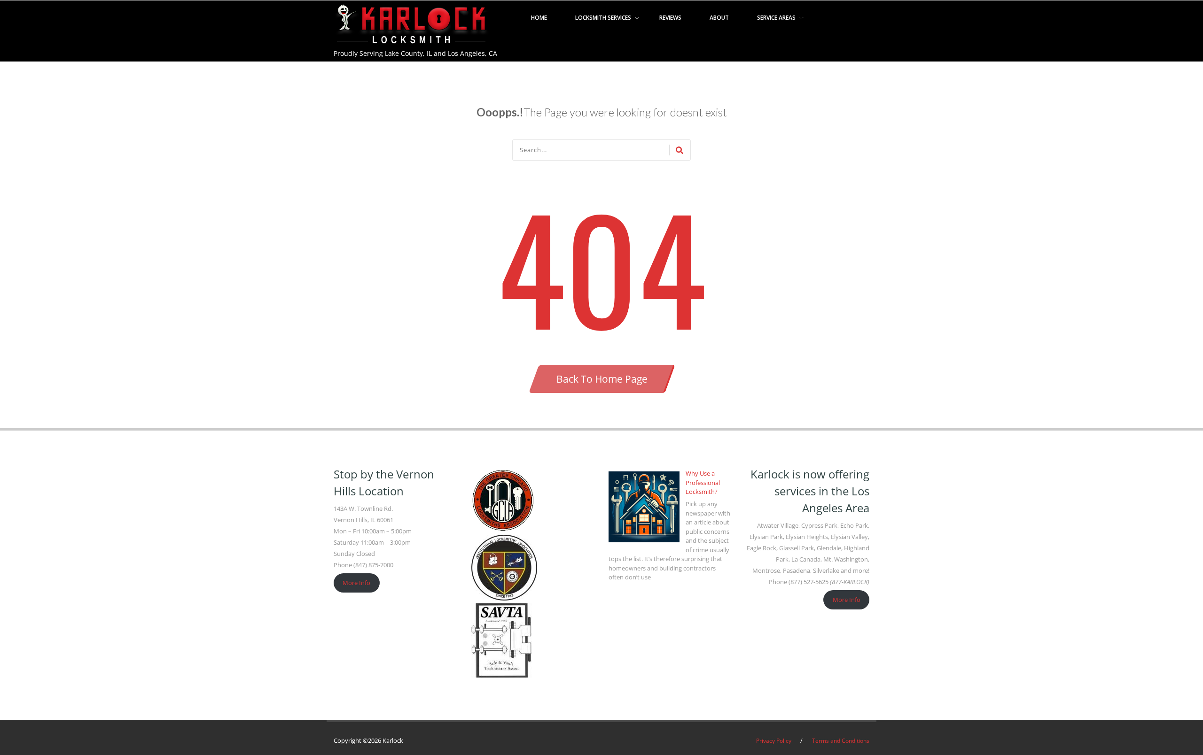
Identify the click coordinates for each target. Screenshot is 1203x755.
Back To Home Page (602, 378)
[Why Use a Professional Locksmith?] (644, 506)
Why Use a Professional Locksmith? (703, 482)
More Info (356, 582)
